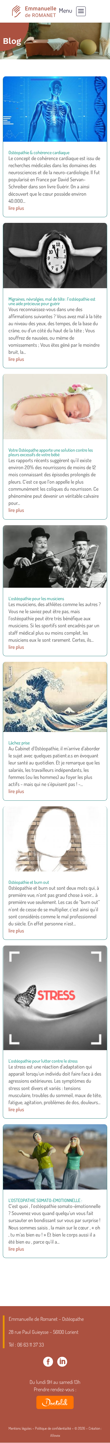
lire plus (16, 208)
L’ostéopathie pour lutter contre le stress (43, 1061)
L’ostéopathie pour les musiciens (36, 598)
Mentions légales (20, 1428)
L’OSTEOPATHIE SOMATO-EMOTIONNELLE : (45, 1200)
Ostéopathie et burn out (28, 882)
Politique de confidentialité (53, 1428)
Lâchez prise (19, 743)
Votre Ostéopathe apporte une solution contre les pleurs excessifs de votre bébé (50, 452)
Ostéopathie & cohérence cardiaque (38, 152)
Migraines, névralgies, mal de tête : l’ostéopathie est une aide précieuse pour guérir (51, 301)
